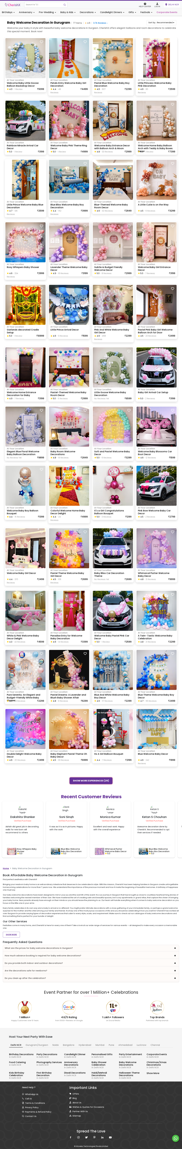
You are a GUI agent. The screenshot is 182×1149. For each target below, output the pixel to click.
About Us (77, 1102)
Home (6, 868)
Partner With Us (80, 1111)
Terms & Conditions (35, 1103)
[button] (43, 5)
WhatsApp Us (31, 1094)
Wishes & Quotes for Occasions (88, 1107)
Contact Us (30, 1116)
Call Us (28, 1098)
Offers (76, 1093)
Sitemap (77, 1115)
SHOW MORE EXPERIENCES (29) (91, 780)
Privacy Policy (32, 1107)
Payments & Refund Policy (38, 1111)
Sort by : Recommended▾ (161, 22)
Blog (75, 1098)
